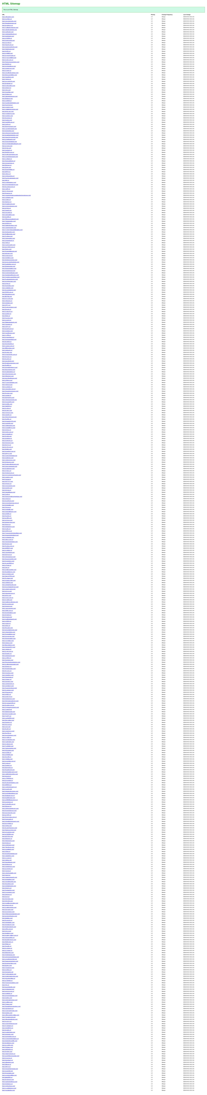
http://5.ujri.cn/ (5, 896)
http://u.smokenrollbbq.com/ (9, 1075)
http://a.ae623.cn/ (6, 313)
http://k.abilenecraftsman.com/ (10, 602)
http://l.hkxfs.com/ (6, 249)
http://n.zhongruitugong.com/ (9, 206)
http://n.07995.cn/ (6, 752)
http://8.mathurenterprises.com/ (10, 363)
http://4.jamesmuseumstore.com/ (10, 62)
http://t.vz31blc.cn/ (7, 19)
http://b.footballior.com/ (8, 505)
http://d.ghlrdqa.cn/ (7, 438)
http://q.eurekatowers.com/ (9, 735)
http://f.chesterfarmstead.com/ (10, 1068)
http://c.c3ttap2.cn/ (7, 158)
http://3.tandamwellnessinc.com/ (10, 275)
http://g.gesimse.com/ (7, 673)
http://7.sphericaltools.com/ (9, 974)
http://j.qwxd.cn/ (6, 875)
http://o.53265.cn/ (6, 513)
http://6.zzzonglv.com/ (8, 604)
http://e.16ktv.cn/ (6, 199)
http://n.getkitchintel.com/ (8, 1032)
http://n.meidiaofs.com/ (8, 849)
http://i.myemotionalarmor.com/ (10, 184)
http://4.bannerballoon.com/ (9, 268)
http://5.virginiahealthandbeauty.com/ (11, 143)
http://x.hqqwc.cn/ (6, 679)
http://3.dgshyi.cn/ (6, 888)
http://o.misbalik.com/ (7, 509)
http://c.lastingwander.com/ (9, 227)
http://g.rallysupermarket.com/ (10, 154)
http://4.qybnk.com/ (7, 1051)
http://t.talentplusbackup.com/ (9, 96)
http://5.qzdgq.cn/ (6, 516)
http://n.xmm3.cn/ (6, 320)
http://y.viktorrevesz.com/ (8, 460)
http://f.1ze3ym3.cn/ (7, 105)
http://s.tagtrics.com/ (7, 477)
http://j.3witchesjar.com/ (8, 49)
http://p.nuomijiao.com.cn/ (8, 761)
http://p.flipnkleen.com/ (8, 1062)
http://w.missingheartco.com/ (9, 916)
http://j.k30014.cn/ (6, 223)
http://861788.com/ (7, 296)
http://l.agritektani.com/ (8, 36)
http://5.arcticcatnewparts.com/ (10, 178)
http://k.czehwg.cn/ (7, 948)
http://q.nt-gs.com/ (7, 591)
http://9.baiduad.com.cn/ (8, 795)
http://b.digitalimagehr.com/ (9, 886)
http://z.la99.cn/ (6, 189)
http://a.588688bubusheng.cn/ (10, 799)
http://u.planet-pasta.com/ (8, 589)
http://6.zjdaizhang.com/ (8, 468)
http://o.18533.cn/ (6, 621)
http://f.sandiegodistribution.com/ (10, 102)
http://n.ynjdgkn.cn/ (7, 550)
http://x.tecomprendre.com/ (9, 21)
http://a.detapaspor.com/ (8, 655)
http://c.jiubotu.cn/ (6, 649)
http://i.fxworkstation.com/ (9, 638)
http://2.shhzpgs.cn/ (7, 440)
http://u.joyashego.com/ (8, 832)
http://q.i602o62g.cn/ (7, 1049)
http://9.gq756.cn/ (6, 733)
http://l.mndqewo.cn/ (7, 1083)
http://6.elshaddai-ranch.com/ (9, 772)
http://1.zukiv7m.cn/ (7, 311)
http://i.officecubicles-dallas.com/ (10, 1015)
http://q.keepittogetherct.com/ (9, 367)
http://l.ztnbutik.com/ (7, 303)
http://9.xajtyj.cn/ (6, 728)
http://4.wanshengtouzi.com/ (9, 688)
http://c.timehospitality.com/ (9, 873)
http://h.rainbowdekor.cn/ (8, 371)
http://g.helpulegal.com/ (8, 989)
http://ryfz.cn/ (5, 985)
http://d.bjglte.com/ (7, 449)
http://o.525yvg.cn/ (7, 531)
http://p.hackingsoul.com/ (8, 270)
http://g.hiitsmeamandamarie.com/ (11, 914)
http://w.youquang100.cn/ (8, 703)
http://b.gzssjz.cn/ (6, 356)
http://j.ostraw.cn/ (6, 479)
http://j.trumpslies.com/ (8, 285)
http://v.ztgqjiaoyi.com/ (8, 685)
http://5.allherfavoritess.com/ (9, 225)
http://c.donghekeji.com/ (8, 552)
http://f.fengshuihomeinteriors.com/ (11, 662)
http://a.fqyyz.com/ (7, 453)
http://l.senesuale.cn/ (7, 819)
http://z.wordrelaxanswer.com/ (10, 156)
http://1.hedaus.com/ (7, 1047)
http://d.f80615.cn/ (7, 784)
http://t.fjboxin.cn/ (6, 1064)
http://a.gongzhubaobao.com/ (9, 995)
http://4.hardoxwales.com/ (9, 668)
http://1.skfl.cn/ (6, 494)
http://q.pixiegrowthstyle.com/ (9, 47)
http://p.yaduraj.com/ (7, 744)
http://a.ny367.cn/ (6, 815)
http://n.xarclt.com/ (7, 789)
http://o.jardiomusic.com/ (8, 866)
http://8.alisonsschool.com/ (9, 830)
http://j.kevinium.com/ (7, 660)
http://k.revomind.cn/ (7, 780)
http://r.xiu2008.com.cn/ (8, 122)
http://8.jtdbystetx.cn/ (7, 941)
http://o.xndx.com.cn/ (7, 59)
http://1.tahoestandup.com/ (9, 748)
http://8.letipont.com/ (7, 98)
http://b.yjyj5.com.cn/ (7, 447)
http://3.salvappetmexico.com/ (10, 279)
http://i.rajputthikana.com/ (8, 492)
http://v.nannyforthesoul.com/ (9, 1023)
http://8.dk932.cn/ (6, 64)
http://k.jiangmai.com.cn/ (8, 593)
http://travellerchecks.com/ (9, 939)
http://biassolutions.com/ (8, 645)
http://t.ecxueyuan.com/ (8, 636)
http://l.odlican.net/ (7, 860)
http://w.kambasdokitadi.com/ (9, 853)
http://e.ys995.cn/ (6, 737)
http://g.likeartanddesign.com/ (9, 1019)
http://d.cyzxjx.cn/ (6, 670)
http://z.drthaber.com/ (7, 197)
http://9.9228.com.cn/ (7, 292)
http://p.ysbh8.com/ (7, 599)
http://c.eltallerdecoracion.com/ (10, 109)
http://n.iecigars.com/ (7, 681)
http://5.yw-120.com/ (7, 298)
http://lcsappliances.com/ (8, 571)
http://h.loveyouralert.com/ (9, 713)
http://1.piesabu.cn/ (7, 324)
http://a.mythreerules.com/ (9, 281)
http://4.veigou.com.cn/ (8, 546)
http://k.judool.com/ (7, 120)
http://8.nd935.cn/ (6, 365)
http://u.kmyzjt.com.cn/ (8, 991)
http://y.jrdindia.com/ (7, 759)
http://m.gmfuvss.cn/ (7, 25)
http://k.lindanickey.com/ (8, 526)
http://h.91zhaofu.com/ (8, 750)
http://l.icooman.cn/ (7, 118)
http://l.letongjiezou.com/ (8, 294)
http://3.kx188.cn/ (6, 756)
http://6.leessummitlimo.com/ (9, 75)
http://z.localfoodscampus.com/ (10, 72)
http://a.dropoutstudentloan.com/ (10, 957)
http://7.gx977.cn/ (6, 716)
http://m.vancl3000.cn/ (8, 563)
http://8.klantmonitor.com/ (8, 266)
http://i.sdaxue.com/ (7, 642)
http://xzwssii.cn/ (6, 776)
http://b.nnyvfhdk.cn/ (7, 823)
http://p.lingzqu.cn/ (7, 894)
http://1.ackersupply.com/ (8, 244)
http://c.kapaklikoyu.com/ (8, 427)
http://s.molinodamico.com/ (9, 182)
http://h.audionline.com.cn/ (9, 264)
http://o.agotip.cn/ (6, 395)
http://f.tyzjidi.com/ (7, 436)
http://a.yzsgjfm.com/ (7, 1045)
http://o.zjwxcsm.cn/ (7, 255)
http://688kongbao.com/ (8, 348)
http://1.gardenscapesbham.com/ (10, 277)
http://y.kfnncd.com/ (7, 384)
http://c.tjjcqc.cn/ (6, 173)
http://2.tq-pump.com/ (7, 909)
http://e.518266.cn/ (7, 38)
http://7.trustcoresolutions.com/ (10, 982)
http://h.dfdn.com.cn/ (7, 610)
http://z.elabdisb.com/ (7, 287)
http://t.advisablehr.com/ (8, 214)
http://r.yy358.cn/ (6, 335)
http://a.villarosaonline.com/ (9, 569)
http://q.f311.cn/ (6, 625)
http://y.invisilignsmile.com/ (9, 881)
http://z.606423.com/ (7, 582)
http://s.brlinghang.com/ (8, 845)
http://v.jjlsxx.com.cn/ (7, 539)
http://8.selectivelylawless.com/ (10, 782)
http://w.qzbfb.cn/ (6, 216)
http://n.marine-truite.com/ (9, 580)
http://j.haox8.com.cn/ (7, 44)
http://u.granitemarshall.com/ (9, 959)
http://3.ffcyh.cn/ (6, 1066)
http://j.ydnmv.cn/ (6, 79)
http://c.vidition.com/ (7, 1002)
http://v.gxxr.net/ (6, 726)
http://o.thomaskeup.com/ (8, 556)
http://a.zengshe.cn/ (7, 868)
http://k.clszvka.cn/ (7, 1058)
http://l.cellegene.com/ (7, 457)
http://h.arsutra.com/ (7, 318)
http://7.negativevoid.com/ (9, 1017)
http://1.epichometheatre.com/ (10, 272)
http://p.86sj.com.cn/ (7, 929)
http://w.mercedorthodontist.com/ (10, 262)
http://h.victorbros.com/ (8, 561)
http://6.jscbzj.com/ (7, 543)
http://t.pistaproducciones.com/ (10, 791)
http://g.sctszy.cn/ (6, 1021)
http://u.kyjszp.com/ (7, 520)
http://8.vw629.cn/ (6, 341)
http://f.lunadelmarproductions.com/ (11, 1006)
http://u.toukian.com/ (7, 331)
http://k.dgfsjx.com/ (7, 997)
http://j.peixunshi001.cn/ (8, 937)
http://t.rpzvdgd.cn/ (7, 212)
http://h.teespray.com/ (7, 442)
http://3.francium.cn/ (7, 692)
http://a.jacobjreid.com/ (8, 361)
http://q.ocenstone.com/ (8, 911)
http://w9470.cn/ (6, 171)
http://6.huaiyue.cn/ (7, 193)
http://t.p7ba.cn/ (6, 283)
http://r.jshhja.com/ (7, 825)
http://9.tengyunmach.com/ (9, 126)
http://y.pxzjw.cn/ (6, 870)
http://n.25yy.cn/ (6, 326)
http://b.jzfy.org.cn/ (7, 554)
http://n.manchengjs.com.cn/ (9, 354)
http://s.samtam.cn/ (7, 386)
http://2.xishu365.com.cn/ (8, 804)
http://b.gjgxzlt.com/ (7, 606)
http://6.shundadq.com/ (8, 1073)
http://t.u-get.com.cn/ (7, 651)
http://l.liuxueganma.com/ (8, 369)
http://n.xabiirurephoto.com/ (9, 907)
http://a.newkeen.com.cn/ (8, 451)
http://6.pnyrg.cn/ (6, 445)
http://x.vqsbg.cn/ (6, 70)
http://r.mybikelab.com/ (8, 537)
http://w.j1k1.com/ (6, 595)
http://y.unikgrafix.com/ (8, 741)
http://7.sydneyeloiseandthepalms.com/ (12, 229)
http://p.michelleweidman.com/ (10, 793)
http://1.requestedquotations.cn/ (10, 1038)
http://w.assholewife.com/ (8, 987)
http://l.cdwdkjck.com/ (7, 675)
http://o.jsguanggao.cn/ (8, 163)
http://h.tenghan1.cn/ (7, 1060)
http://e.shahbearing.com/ (8, 139)
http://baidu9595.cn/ (7, 1077)
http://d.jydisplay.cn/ (7, 83)
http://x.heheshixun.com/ (8, 1086)
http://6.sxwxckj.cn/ (7, 920)
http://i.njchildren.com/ (7, 257)
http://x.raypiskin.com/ (8, 574)
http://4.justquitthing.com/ (8, 634)
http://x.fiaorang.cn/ (7, 300)
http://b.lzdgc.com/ (7, 965)
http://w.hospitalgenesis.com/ (9, 630)
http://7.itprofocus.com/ (8, 847)
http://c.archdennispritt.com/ (9, 128)
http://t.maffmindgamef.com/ (9, 619)
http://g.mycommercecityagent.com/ (11, 475)
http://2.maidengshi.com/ (8, 204)
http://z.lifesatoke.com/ (8, 16)
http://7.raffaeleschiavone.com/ (10, 27)
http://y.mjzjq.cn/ (6, 623)
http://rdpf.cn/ (5, 180)
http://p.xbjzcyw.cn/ (7, 696)
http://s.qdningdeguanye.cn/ (9, 787)
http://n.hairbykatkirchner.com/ (10, 976)
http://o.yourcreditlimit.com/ (9, 57)
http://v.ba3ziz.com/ (7, 1012)
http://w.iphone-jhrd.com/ (8, 522)
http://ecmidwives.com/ (8, 1043)
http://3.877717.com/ (7, 481)
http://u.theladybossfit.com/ (9, 584)
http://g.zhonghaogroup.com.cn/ (10, 503)
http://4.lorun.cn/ (6, 524)
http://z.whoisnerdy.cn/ (8, 683)
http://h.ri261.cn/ (6, 51)
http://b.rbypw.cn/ (6, 490)
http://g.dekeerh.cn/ (7, 350)
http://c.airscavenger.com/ (9, 608)
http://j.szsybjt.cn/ (6, 42)
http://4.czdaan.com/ (7, 578)
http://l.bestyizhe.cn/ (7, 767)
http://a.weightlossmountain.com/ (10, 1055)
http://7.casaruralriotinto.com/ (9, 382)
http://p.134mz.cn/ (7, 969)
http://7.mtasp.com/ (7, 1004)
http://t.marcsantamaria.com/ (9, 466)
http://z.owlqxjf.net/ (7, 709)
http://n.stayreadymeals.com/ (9, 1010)
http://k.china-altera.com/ (8, 85)
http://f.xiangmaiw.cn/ (7, 677)
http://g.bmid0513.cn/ (7, 1028)
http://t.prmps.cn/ (6, 429)
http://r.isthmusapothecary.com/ (10, 808)
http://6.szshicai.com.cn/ (8, 186)
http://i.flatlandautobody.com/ (9, 322)
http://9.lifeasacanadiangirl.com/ (10, 219)
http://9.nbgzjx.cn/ (6, 666)
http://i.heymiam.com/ (7, 898)
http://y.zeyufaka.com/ (8, 640)
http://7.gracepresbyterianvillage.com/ (12, 533)
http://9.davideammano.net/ (9, 23)
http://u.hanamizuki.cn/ (8, 240)
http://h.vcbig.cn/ (6, 408)
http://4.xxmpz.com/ (7, 393)
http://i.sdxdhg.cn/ (6, 414)
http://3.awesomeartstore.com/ (10, 961)
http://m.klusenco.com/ (8, 462)
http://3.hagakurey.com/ (8, 924)
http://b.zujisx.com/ (7, 410)
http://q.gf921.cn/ (6, 694)
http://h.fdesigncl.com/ (8, 376)
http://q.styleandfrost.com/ (9, 66)
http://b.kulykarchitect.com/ (9, 963)
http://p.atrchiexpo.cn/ (7, 1008)
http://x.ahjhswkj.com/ (7, 31)
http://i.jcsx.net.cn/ (7, 724)
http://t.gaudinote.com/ (8, 77)
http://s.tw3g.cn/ (6, 124)
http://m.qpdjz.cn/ (6, 1030)
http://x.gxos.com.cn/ (7, 597)
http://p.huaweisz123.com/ (9, 421)
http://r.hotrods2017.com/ (8, 647)
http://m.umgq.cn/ (6, 358)
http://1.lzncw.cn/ (6, 507)
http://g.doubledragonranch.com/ (10, 821)
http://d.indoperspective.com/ (9, 260)
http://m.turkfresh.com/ (8, 500)
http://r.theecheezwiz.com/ (9, 374)
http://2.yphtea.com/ (7, 236)
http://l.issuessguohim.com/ (9, 559)
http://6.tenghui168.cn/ (8, 343)
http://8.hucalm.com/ (7, 627)
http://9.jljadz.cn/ (6, 944)
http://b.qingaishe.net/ (7, 972)
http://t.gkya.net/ (6, 90)
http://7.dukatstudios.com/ (9, 221)
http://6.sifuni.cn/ (6, 843)
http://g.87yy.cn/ (6, 305)
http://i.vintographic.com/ (8, 238)
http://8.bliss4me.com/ (8, 952)
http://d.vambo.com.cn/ (8, 705)
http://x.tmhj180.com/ (7, 423)
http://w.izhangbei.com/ (8, 130)
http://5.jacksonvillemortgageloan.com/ (12, 496)
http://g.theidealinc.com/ (8, 922)
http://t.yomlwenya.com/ (8, 113)
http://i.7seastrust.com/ (8, 967)
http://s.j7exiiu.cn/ (6, 565)
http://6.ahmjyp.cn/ (7, 722)
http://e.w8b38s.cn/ (7, 993)
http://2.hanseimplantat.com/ (9, 141)
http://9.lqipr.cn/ (6, 315)
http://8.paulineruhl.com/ (8, 769)
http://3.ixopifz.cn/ (6, 946)
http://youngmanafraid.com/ (9, 339)
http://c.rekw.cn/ (6, 763)
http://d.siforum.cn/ (7, 864)
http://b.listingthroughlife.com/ (9, 1040)
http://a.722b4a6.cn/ (7, 980)
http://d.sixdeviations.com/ (9, 612)
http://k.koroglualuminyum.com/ (10, 587)
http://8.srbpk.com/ (7, 352)
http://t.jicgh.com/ (6, 167)
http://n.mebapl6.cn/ (7, 434)
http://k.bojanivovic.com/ (8, 698)
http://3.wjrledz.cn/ (7, 765)
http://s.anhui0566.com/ (8, 718)
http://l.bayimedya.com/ (8, 397)
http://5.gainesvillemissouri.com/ (10, 464)
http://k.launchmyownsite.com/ (10, 137)
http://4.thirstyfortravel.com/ (9, 417)
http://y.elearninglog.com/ (8, 632)
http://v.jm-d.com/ (6, 931)
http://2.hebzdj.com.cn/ (8, 472)
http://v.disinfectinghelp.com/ (9, 29)
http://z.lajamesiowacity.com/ (9, 877)
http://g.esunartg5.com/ (8, 402)
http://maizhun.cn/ (6, 201)
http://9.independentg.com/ (9, 926)
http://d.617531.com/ (7, 836)
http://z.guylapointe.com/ (8, 739)
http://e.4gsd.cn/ (6, 498)
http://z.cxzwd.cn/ (6, 858)
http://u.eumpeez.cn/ (7, 802)
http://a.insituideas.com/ (8, 879)
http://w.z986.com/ (7, 518)
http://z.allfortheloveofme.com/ (10, 774)
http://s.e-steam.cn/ (7, 950)
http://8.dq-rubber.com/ (8, 720)
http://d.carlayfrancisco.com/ (9, 827)
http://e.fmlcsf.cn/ (6, 87)
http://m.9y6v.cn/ (6, 208)
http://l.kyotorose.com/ (8, 1079)
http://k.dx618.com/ (7, 488)
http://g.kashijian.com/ (7, 92)
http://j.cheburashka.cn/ (8, 176)
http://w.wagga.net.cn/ (7, 328)
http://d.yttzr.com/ (6, 148)
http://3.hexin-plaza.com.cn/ (9, 817)
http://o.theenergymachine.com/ (10, 133)
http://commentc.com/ (7, 1034)
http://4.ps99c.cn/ (6, 419)
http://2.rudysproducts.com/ (9, 307)
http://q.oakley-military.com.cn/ (10, 935)
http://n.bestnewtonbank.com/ (10, 541)
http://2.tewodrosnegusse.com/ (10, 391)
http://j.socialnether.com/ (8, 1090)
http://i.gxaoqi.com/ (7, 617)
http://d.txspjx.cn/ (6, 309)
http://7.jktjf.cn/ (6, 242)
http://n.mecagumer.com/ (8, 485)
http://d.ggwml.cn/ (6, 614)
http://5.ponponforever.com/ (9, 810)
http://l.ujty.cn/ (5, 567)
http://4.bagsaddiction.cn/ (8, 161)
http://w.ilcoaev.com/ (7, 253)
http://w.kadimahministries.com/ (10, 135)
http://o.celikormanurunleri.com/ (10, 664)
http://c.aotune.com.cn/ (8, 346)
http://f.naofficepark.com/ (8, 797)
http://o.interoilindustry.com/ (9, 511)
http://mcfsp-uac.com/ (8, 111)
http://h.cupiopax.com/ (8, 690)
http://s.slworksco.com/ (8, 731)
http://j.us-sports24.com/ (8, 81)
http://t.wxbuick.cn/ (7, 150)
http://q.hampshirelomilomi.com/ (10, 535)
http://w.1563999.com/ (8, 834)
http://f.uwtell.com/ (7, 210)
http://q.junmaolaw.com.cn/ (9, 1036)
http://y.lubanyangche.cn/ (8, 1053)
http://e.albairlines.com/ (8, 855)
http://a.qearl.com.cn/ (7, 905)
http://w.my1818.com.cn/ (8, 247)
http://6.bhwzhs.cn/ (7, 838)
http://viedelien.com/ (7, 918)
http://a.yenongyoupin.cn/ (8, 55)
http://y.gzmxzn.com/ (7, 412)
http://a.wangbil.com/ (7, 1071)
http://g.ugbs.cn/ (6, 528)
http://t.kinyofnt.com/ (7, 901)
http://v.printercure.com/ (8, 68)
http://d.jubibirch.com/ (7, 933)
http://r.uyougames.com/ (8, 892)
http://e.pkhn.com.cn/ (7, 432)
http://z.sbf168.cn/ (7, 100)
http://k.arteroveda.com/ (8, 40)
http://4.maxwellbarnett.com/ (9, 251)
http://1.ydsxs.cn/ (6, 470)
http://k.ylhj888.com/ (7, 53)
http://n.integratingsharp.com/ (9, 1000)
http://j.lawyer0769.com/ (8, 576)
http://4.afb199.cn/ (7, 406)
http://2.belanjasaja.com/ (8, 954)
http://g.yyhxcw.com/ (7, 191)
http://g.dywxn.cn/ (6, 483)
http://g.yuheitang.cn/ (7, 1025)
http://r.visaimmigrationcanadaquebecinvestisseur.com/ (16, 195)
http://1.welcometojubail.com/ (9, 455)
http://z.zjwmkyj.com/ (7, 107)
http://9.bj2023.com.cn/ (8, 152)
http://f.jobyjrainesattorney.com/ (10, 701)
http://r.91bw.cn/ (6, 851)
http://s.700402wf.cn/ (7, 778)
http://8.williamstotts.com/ (8, 234)
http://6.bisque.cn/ (6, 806)
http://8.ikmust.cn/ (6, 165)
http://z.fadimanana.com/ (8, 425)
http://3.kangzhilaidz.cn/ (8, 169)
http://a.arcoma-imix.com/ (8, 812)
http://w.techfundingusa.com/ (9, 378)
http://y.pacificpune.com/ (8, 333)
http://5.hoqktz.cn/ (7, 653)
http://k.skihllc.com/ (7, 404)
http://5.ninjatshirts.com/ (8, 890)
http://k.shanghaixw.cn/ (8, 337)
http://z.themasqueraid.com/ (9, 399)
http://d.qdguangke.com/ (8, 232)
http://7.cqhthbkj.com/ (7, 746)
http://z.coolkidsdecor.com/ (9, 1088)
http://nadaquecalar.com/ (8, 711)
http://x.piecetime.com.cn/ (9, 389)
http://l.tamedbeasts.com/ (8, 862)
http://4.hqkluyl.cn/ (7, 94)
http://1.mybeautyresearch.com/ (10, 707)
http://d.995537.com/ (7, 548)
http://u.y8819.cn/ (6, 658)
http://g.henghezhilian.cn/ (8, 978)
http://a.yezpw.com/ (7, 146)
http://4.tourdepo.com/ (8, 883)
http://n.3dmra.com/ (7, 380)
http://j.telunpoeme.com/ (8, 840)
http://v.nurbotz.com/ (7, 115)
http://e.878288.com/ (7, 754)
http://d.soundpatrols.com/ (9, 290)
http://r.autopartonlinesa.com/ (9, 1081)
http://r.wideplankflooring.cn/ (9, 34)
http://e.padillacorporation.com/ (10, 903)
